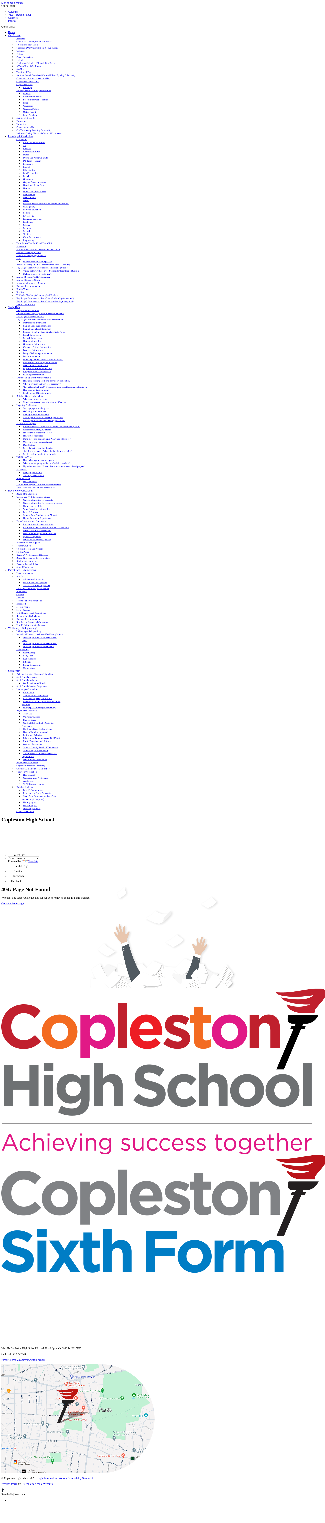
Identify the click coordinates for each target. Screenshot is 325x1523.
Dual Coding (29, 445)
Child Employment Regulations (31, 613)
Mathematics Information (34, 322)
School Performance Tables (35, 99)
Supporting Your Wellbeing (35, 750)
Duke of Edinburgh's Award (35, 732)
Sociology (28, 228)
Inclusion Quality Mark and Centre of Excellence (38, 133)
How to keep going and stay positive (40, 460)
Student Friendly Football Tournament (40, 747)
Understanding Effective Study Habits (33, 377)
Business (27, 148)
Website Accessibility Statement (76, 1478)
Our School (14, 35)
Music (26, 200)
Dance (26, 154)
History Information (32, 341)
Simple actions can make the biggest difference (44, 402)
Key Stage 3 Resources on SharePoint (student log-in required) (44, 301)
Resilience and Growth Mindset (37, 393)
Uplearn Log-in (30, 805)
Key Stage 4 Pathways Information (32, 622)
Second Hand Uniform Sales (29, 600)
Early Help (28, 655)
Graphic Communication (34, 182)
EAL (18, 258)
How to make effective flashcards (38, 432)
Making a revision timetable (36, 414)
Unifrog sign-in (30, 802)
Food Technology (31, 173)
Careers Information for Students (38, 500)
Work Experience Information (36, 509)
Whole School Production (35, 759)
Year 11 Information (25, 304)
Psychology (28, 216)
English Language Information (37, 325)
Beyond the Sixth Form (27, 762)
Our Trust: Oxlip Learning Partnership (33, 130)
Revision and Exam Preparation (37, 793)
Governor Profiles (31, 109)
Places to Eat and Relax (27, 564)
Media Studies (29, 197)
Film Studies (29, 170)
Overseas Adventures (32, 744)
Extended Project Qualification (37, 698)
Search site (7, 1494)
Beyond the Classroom (20, 490)
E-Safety (27, 662)
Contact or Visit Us (25, 127)
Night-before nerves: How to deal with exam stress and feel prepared (54, 466)
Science (26, 225)
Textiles (26, 234)
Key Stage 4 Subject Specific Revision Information (39, 319)
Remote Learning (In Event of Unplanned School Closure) (43, 264)
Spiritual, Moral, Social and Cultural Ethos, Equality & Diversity (46, 75)
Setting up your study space (36, 408)
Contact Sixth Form (25, 811)
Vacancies (21, 124)
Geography (28, 179)
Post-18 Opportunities (33, 790)
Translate (33, 861)
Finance (26, 102)
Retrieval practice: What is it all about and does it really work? (51, 426)
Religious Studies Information (37, 371)
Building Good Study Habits (29, 396)
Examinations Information (28, 286)
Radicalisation (30, 658)
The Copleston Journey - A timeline (32, 588)
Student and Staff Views (27, 44)
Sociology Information (33, 374)
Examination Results (32, 96)
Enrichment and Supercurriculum (38, 524)
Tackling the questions (33, 475)
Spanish (26, 231)
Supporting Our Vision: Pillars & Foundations (37, 48)
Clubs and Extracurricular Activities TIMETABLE (46, 527)
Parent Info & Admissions (22, 570)
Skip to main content (12, 2)
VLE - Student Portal (19, 14)
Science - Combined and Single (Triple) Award (44, 332)
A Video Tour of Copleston (28, 66)
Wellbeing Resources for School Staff (40, 643)
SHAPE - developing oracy (28, 252)
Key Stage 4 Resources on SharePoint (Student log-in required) (45, 298)
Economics (28, 164)
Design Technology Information (37, 353)
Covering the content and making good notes (44, 420)
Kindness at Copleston (26, 561)
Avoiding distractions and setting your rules (43, 417)
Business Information (33, 350)
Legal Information (47, 1478)
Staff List (20, 69)
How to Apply (29, 775)
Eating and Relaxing (32, 735)
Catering (20, 594)
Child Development (32, 237)
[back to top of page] (2, 1491)
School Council (23, 545)
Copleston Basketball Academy (37, 729)
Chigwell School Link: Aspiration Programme (38, 724)
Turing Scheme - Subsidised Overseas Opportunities (39, 755)
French (26, 176)
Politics (26, 212)
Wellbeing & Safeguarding (22, 628)
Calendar (13, 11)
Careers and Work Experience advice (33, 497)
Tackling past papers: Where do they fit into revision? (47, 451)
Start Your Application (26, 771)
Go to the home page (12, 903)
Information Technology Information (40, 362)
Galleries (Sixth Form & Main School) (33, 768)
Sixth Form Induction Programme (31, 686)
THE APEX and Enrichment (35, 695)
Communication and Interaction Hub (33, 78)
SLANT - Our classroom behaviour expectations (38, 249)
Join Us (19, 576)
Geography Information (34, 344)
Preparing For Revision (27, 405)
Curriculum (21, 139)
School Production (25, 567)
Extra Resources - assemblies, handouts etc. (36, 487)
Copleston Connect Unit (27, 81)
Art (24, 145)
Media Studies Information (35, 365)
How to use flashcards (33, 435)
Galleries (13, 17)
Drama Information (31, 356)
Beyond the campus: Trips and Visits (33, 558)
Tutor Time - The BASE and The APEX (34, 243)
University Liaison (31, 717)
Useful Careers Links (32, 506)
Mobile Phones (23, 607)
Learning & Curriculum (20, 136)
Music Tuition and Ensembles (37, 530)
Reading (20, 292)
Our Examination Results (34, 683)
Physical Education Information (37, 368)
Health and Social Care (33, 185)
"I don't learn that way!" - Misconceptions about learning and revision (55, 387)
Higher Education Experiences (37, 518)
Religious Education (32, 219)
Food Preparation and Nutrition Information (43, 359)
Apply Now (28, 781)
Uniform (20, 597)
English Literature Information (37, 329)
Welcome (20, 38)
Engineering (29, 240)
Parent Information (25, 573)
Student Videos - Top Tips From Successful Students (40, 313)
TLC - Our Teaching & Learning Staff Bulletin (37, 295)
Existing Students (24, 787)
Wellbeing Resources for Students (38, 646)
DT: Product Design (32, 161)
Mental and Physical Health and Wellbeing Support (39, 634)
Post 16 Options (30, 512)
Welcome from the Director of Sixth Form (35, 674)
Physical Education (32, 209)
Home (11, 32)
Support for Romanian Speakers (37, 261)
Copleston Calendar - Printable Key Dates (35, 63)
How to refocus (30, 481)
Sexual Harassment (31, 665)
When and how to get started (36, 399)
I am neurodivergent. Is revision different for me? (38, 484)
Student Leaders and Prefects (29, 548)
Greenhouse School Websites (37, 1483)
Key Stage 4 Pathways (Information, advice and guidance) (42, 267)
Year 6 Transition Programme (36, 585)
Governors (28, 106)
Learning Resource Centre (28, 280)
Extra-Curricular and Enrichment (31, 521)
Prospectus (21, 121)
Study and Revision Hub (27, 310)
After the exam (23, 478)
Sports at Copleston (32, 536)
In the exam (21, 469)
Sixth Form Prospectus (26, 677)
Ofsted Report (29, 112)
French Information (32, 335)
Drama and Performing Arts (35, 157)
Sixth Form (14, 670)
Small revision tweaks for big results (39, 454)
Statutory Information (26, 118)
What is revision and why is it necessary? (42, 384)
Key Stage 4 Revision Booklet (30, 316)
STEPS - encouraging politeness (31, 255)
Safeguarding (22, 649)
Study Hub (14, 307)
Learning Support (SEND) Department (33, 277)
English (26, 167)
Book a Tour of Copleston (35, 582)
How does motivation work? (36, 390)
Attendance (21, 591)
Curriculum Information (34, 142)
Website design (9, 1483)
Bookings (27, 87)
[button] (16, 26)
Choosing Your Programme (35, 778)
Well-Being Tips (23, 457)
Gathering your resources (34, 411)
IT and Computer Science (34, 191)
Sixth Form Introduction (27, 680)
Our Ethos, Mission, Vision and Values (33, 41)
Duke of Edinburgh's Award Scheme (39, 533)
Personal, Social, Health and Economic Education (46, 203)
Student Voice (22, 552)
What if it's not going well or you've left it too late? (46, 463)
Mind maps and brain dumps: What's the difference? (47, 439)
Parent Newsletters (24, 57)
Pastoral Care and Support (28, 542)
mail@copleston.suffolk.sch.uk (23, 1359)
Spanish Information (32, 338)
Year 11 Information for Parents (30, 625)
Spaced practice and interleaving (38, 448)
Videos (19, 54)
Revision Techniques (26, 423)
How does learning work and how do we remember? (46, 380)
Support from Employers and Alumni (40, 515)
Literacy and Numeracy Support (31, 283)
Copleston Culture (31, 151)
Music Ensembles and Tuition (37, 741)
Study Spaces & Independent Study (39, 707)
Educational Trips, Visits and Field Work (41, 738)
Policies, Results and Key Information (33, 90)
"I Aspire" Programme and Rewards (32, 555)
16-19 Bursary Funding (34, 784)
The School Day (23, 72)
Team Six (27, 713)
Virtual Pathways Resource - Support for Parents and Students (51, 271)
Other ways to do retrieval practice (39, 442)
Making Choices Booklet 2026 (37, 274)
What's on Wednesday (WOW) (37, 539)
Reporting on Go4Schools (28, 616)
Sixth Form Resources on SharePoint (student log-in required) (39, 798)
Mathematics (29, 194)
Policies (12, 20)
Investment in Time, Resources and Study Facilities (41, 703)
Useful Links (29, 668)
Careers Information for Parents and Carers (42, 503)
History (26, 188)
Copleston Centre (24, 84)
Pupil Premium (30, 115)
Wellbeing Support (31, 808)
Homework (21, 246)
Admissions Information (34, 579)
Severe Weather (23, 610)
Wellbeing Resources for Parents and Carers (39, 639)
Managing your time (32, 472)
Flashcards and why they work (37, 429)
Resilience (28, 222)
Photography (29, 206)
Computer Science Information (37, 347)
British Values (22, 289)
